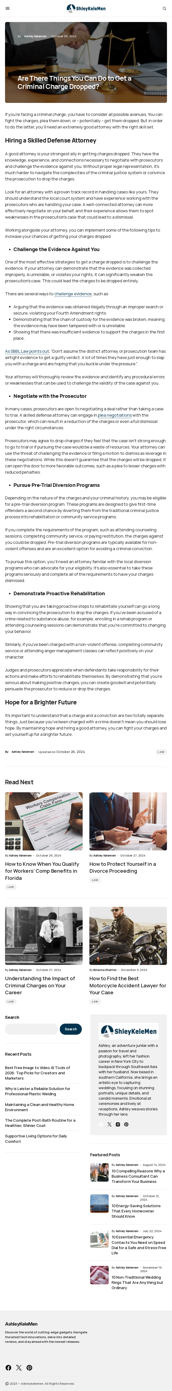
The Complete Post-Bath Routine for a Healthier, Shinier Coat (40, 1123)
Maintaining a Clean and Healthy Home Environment (39, 1107)
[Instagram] (118, 1124)
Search (12, 1017)
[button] (7, 8)
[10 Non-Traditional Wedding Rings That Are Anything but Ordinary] (99, 1275)
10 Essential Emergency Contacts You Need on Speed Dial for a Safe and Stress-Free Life (139, 1244)
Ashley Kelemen (127, 1165)
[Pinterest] (126, 1124)
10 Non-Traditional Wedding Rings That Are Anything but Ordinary (137, 1282)
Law (161, 752)
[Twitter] (109, 1124)
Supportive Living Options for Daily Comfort (36, 1138)
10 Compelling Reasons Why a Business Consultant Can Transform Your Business (138, 1176)
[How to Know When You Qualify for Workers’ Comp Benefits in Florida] (44, 821)
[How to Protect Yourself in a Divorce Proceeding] (128, 821)
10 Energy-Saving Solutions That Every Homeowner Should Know (136, 1211)
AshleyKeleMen (21, 1324)
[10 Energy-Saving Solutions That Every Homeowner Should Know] (99, 1203)
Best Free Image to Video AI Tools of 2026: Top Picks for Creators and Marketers (37, 1073)
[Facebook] (101, 1124)
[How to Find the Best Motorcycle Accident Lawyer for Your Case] (128, 936)
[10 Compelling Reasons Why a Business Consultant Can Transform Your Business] (99, 1172)
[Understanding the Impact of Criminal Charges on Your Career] (44, 936)
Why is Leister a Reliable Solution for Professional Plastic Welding (37, 1091)
